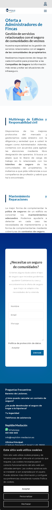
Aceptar (26, 489)
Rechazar (26, 504)
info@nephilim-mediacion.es (19, 437)
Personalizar (26, 496)
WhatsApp (13, 430)
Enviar (37, 353)
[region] (26, 477)
